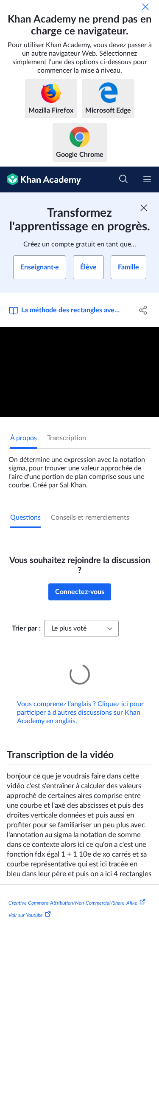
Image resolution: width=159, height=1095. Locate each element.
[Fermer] (145, 7)
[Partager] (143, 310)
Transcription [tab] (66, 438)
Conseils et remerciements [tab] (90, 517)
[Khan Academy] (40, 179)
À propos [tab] (23, 438)
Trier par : (26, 628)
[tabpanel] (79, 469)
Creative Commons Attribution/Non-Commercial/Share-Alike (72, 890)
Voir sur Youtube (25, 903)
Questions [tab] (25, 517)
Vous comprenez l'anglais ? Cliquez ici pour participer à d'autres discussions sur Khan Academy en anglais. (80, 701)
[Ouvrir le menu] (147, 179)
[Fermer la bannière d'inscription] (143, 207)
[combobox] (81, 628)
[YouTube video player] (79, 372)
